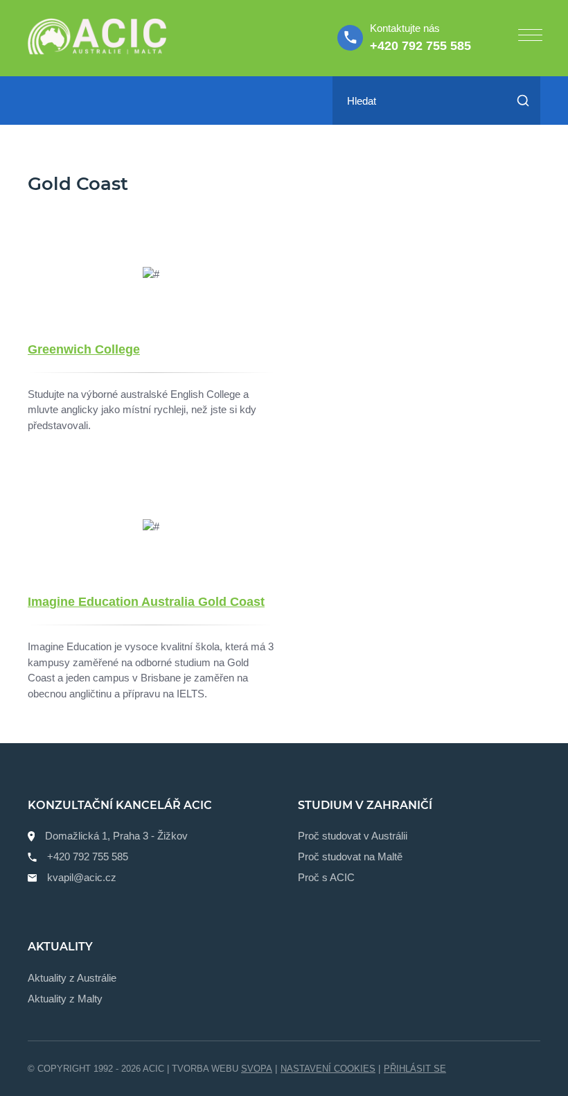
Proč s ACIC (326, 877)
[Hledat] (523, 100)
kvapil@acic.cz (81, 877)
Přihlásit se (415, 1068)
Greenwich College (84, 349)
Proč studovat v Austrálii (352, 836)
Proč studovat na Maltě (350, 856)
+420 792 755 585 (420, 46)
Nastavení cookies (328, 1068)
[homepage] (97, 38)
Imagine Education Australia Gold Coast (146, 602)
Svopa (256, 1068)
